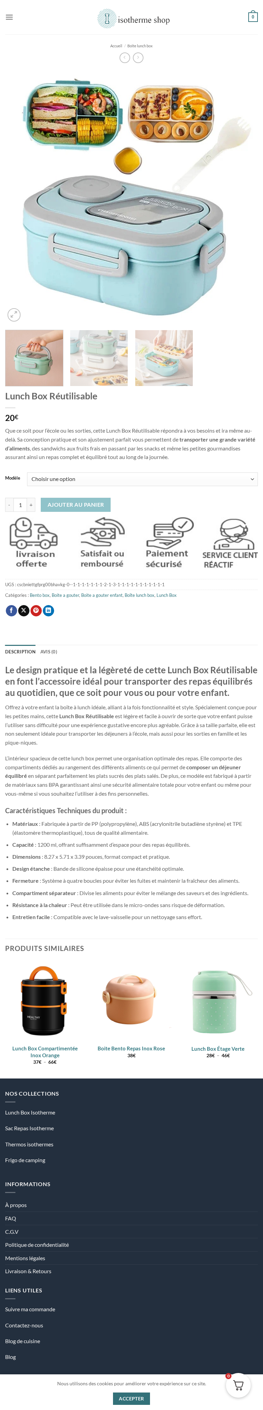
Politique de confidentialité (37, 1244)
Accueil (116, 46)
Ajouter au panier (76, 505)
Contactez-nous (24, 1325)
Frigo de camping (25, 1160)
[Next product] (125, 57)
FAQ (10, 1218)
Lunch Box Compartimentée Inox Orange (45, 1051)
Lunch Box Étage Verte (218, 1049)
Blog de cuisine (22, 1341)
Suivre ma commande (30, 1309)
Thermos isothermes (29, 1144)
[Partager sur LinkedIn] (48, 611)
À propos (16, 1205)
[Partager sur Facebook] (11, 611)
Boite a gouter (65, 595)
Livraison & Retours (28, 1271)
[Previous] (19, 196)
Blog (10, 1356)
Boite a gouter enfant (102, 595)
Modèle (12, 478)
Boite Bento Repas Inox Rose (131, 1048)
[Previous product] (138, 57)
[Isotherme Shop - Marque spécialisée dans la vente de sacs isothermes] (131, 17)
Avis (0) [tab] (48, 651)
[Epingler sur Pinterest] (36, 611)
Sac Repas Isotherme (29, 1128)
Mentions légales (25, 1258)
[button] (9, 17)
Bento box (40, 595)
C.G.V (11, 1231)
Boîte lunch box (140, 46)
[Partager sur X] (23, 611)
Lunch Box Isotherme (30, 1112)
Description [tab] (20, 651)
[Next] (244, 196)
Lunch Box (166, 595)
